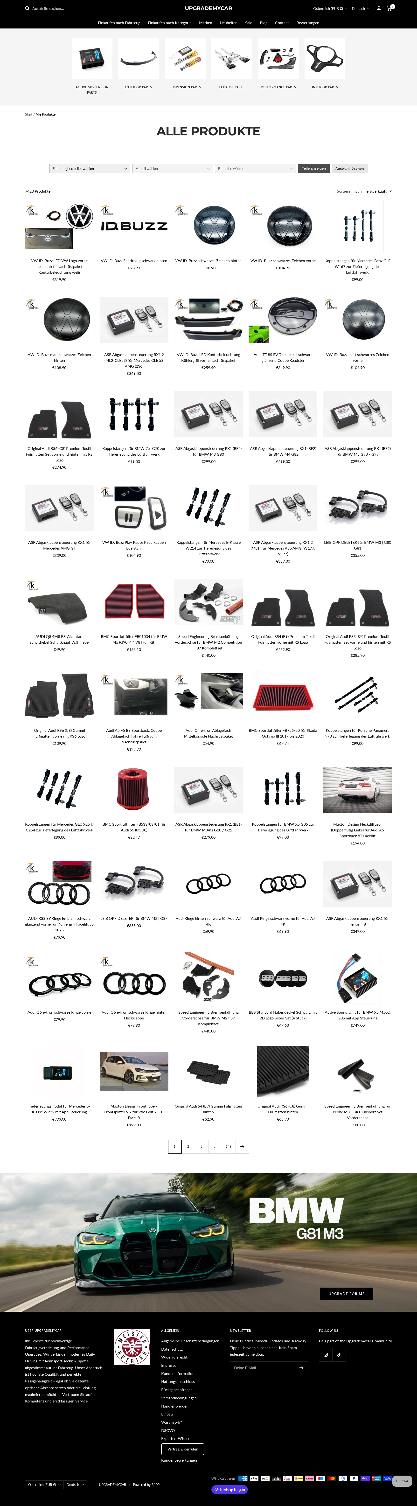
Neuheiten (228, 22)
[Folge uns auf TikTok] (339, 1354)
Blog (263, 22)
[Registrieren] (301, 1367)
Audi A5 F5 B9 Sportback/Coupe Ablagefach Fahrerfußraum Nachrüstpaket (134, 736)
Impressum (170, 1365)
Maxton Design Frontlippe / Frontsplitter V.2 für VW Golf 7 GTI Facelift (134, 1112)
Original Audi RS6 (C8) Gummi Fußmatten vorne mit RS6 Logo (59, 733)
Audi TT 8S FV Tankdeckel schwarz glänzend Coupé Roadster (283, 357)
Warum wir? (171, 1422)
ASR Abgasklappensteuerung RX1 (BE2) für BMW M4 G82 (283, 451)
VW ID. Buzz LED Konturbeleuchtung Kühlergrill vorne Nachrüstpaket (208, 357)
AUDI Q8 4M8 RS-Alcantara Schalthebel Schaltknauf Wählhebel (59, 639)
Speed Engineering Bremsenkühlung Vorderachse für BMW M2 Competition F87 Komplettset (208, 642)
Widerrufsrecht (174, 1357)
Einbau (167, 1414)
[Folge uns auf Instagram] (325, 1354)
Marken (205, 22)
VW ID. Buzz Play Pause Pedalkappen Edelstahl (134, 545)
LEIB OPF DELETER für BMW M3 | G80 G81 (357, 545)
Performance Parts (278, 87)
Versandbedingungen (179, 1397)
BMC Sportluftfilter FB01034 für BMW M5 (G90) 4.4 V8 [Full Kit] (134, 639)
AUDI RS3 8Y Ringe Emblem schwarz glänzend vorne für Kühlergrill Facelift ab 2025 (59, 924)
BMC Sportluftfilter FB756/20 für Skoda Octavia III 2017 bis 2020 (283, 733)
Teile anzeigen (314, 168)
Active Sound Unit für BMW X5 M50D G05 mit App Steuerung (357, 1015)
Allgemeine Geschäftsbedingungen (190, 1341)
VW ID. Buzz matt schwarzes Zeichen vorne (357, 357)
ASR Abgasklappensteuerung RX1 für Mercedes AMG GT (59, 545)
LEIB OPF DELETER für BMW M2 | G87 (133, 918)
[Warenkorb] (389, 8)
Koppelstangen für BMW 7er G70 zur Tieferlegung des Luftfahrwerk (134, 451)
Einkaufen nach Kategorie (169, 22)
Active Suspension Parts (92, 89)
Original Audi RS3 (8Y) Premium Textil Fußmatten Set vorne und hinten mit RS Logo (357, 642)
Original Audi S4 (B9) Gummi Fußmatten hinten (208, 1109)
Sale (248, 22)
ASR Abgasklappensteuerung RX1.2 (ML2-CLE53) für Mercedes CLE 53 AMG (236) (134, 360)
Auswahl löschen (349, 168)
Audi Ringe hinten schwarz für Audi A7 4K (208, 921)
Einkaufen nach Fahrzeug (119, 22)
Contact (282, 22)
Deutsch (358, 8)
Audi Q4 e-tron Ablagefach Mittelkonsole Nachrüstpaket (208, 733)
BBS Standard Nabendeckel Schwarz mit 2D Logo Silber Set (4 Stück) (283, 1015)
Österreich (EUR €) (328, 8)
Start (28, 114)
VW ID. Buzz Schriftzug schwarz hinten (134, 260)
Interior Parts (325, 87)
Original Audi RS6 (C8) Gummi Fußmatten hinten (282, 1109)
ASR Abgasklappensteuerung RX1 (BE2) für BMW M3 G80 (208, 451)
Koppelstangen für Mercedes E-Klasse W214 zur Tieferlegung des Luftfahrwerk (208, 548)
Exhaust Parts (232, 87)
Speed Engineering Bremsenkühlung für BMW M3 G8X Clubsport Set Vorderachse (357, 1112)
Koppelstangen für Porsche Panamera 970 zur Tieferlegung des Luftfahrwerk (357, 733)
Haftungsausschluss (178, 1381)
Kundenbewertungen (179, 1460)
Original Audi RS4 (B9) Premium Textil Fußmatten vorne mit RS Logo (283, 639)
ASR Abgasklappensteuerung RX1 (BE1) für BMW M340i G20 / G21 (208, 827)
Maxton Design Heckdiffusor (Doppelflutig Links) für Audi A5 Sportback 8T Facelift (357, 830)
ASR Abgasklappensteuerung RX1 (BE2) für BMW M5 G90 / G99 (358, 451)
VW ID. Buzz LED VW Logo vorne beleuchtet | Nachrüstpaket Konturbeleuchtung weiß (59, 266)
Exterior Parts (138, 87)
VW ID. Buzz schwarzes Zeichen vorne (283, 260)
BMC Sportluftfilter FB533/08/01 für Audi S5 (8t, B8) (134, 827)
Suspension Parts (185, 87)
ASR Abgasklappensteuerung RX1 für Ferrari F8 (357, 921)
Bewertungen (308, 22)
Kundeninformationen (180, 1373)
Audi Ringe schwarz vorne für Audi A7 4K (283, 921)
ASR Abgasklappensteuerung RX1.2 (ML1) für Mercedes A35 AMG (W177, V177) (283, 548)
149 (229, 1146)
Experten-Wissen (175, 1438)
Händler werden (174, 1406)
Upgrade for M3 (347, 1294)
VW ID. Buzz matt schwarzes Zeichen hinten (59, 357)
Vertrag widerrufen (182, 1449)
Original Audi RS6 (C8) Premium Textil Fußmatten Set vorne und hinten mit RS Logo (59, 454)
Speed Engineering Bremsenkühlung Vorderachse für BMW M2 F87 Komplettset (208, 1018)
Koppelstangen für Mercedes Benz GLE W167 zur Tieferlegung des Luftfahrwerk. (357, 266)
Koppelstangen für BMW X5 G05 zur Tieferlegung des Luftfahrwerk (283, 827)
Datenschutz (172, 1349)
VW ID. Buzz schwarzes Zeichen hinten (208, 260)
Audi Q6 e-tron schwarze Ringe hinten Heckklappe (134, 1015)
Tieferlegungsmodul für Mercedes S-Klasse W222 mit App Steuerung (59, 1109)
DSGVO (168, 1430)
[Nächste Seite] (242, 1146)
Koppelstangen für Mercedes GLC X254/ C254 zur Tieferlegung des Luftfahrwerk (59, 827)
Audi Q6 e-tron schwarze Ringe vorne (59, 1012)
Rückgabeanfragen (177, 1389)
